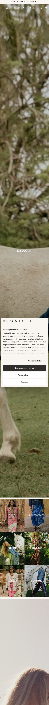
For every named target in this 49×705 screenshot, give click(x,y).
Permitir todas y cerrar (24, 368)
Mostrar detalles (35, 361)
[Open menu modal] (2, 7)
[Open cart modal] (46, 7)
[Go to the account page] (42, 7)
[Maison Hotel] (24, 7)
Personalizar (23, 375)
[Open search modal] (6, 7)
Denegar (24, 382)
